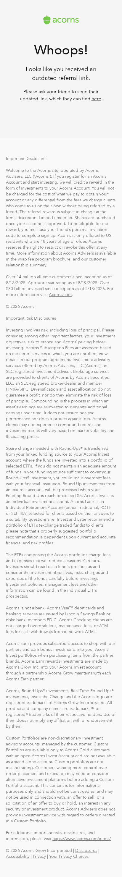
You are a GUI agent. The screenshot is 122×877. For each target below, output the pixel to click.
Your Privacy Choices (69, 856)
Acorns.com (60, 294)
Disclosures (86, 850)
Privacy (39, 856)
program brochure (52, 259)
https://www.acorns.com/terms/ (81, 838)
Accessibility (18, 856)
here (96, 98)
